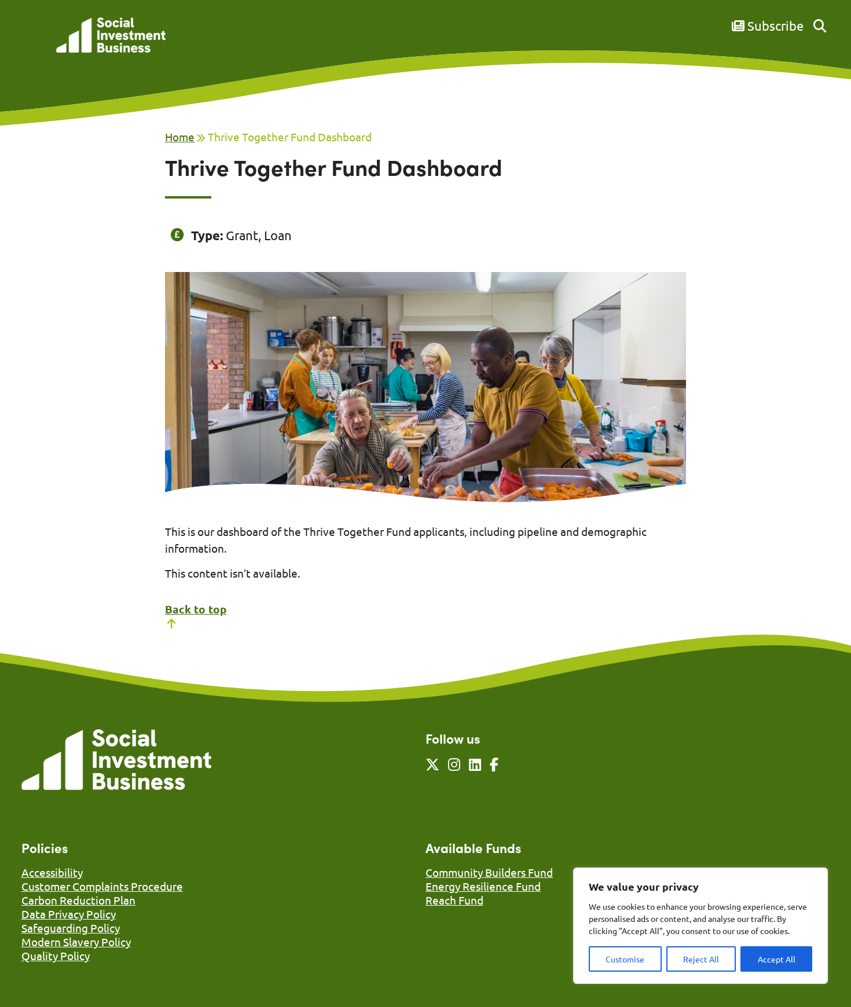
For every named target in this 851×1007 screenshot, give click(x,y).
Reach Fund (454, 900)
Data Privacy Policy (68, 914)
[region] (700, 926)
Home (180, 137)
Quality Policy (55, 955)
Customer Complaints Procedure (102, 886)
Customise (625, 959)
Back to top (195, 609)
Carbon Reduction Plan (78, 900)
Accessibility (52, 872)
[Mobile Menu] (34, 43)
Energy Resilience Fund (483, 886)
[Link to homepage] (111, 36)
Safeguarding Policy (70, 928)
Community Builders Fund (489, 872)
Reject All (701, 959)
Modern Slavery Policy (76, 942)
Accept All (776, 959)
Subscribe (774, 25)
